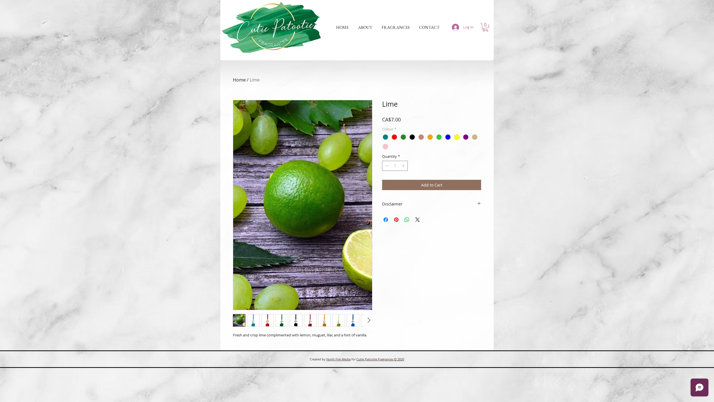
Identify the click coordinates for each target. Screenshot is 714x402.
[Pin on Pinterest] (396, 219)
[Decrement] (386, 166)
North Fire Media (338, 359)
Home (239, 80)
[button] (365, 27)
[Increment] (404, 166)
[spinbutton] (395, 166)
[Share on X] (417, 219)
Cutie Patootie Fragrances (375, 359)
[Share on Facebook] (385, 219)
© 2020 (399, 359)
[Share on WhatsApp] (407, 219)
